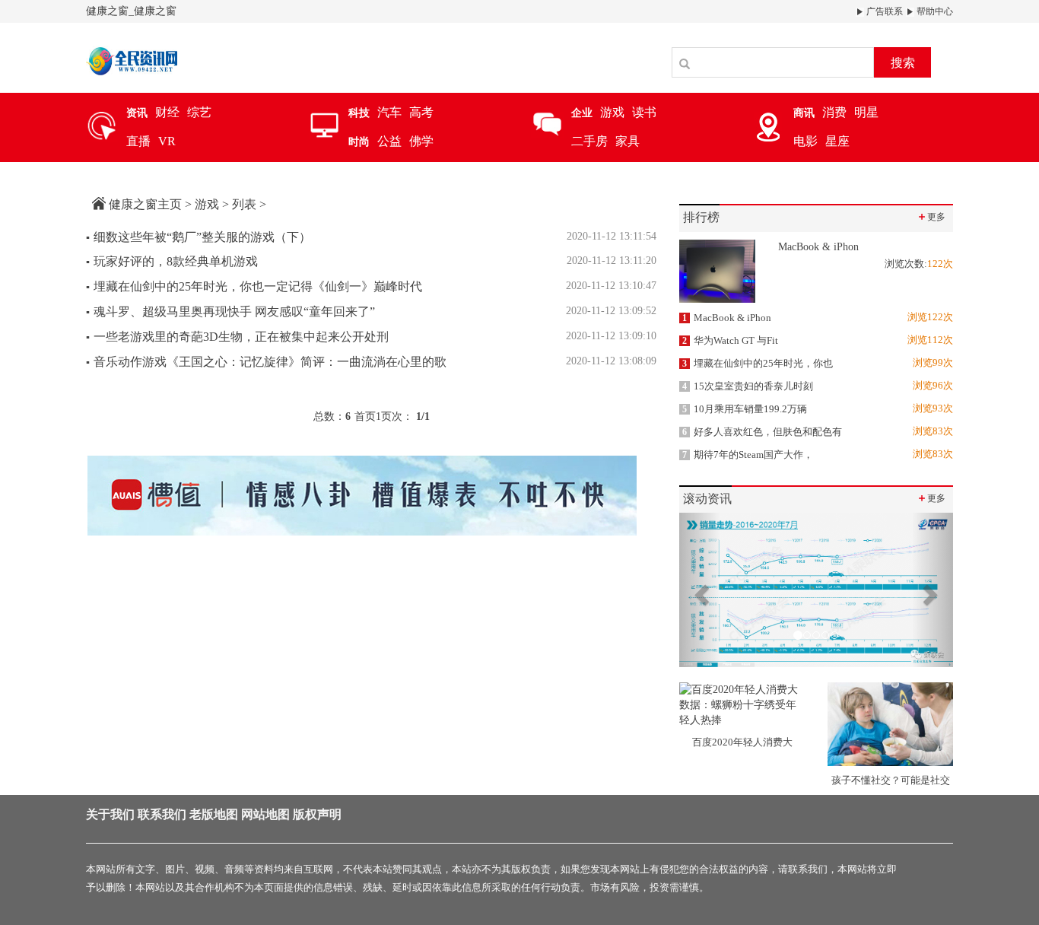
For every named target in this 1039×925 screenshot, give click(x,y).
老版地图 (213, 814)
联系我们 (162, 814)
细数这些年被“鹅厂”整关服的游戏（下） (198, 236)
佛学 (421, 141)
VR (167, 141)
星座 (837, 141)
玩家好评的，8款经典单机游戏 (172, 261)
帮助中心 (933, 11)
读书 (644, 112)
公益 (389, 141)
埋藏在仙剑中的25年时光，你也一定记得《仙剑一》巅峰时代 (254, 286)
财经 (167, 112)
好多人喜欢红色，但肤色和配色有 (762, 431)
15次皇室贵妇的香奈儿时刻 (747, 386)
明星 (866, 112)
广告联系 (883, 11)
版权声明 (317, 814)
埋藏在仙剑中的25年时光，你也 (757, 363)
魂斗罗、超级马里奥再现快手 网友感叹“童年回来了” (230, 311)
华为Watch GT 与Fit (730, 340)
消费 (834, 112)
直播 (138, 141)
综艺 (199, 112)
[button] (699, 590)
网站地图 (265, 814)
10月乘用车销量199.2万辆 (744, 409)
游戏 (612, 112)
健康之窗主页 (145, 204)
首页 (365, 416)
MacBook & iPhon (726, 317)
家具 (627, 141)
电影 (805, 141)
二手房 (589, 141)
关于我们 (110, 814)
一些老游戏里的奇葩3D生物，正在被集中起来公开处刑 (237, 336)
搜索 (903, 62)
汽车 (389, 112)
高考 (421, 112)
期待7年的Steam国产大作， (747, 454)
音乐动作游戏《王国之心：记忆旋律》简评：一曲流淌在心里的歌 (266, 361)
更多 (931, 216)
